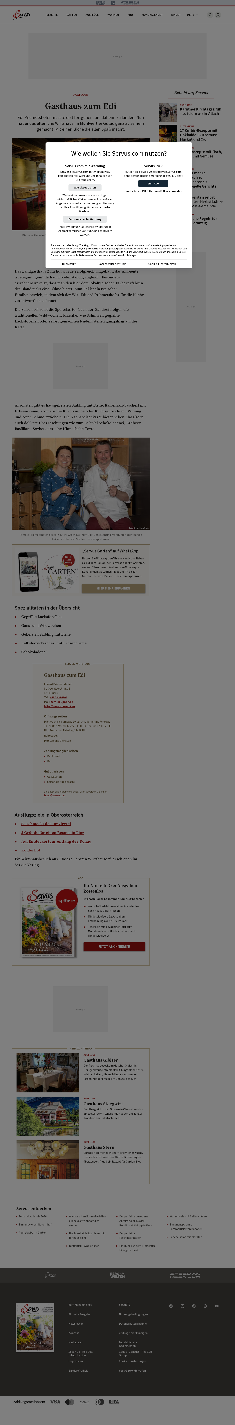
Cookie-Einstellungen (162, 264)
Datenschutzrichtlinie (112, 264)
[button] (153, 183)
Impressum (69, 264)
